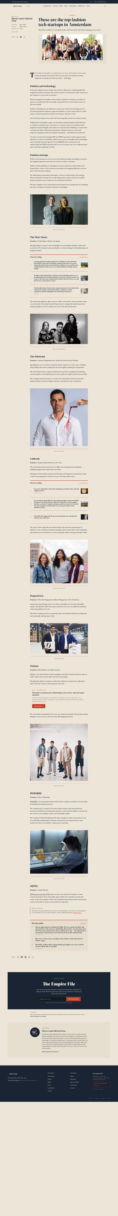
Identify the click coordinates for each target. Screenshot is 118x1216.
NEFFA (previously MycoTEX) (40, 894)
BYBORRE (33, 802)
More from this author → (50, 1051)
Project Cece (47, 604)
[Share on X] (17, 37)
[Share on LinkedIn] (21, 37)
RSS (102, 1089)
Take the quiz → (38, 706)
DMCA (108, 1098)
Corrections (73, 1085)
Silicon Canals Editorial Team (21, 19)
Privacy (90, 1098)
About (88, 6)
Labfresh (42, 476)
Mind (60, 6)
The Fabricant (34, 365)
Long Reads (72, 6)
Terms (96, 1098)
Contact (72, 1088)
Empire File (81, 6)
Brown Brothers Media (14, 1080)
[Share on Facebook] (25, 957)
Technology (47, 6)
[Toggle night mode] (91, 2)
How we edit (14, 31)
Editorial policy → (77, 912)
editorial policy (46, 1048)
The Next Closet (35, 245)
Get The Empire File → (100, 1084)
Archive (50, 1091)
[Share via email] (29, 957)
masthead (44, 1016)
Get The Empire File (100, 1)
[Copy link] (24, 37)
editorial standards (34, 1016)
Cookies (102, 1098)
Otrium (32, 674)
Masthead (73, 1079)
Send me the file (73, 999)
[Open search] (105, 6)
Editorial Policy (74, 1082)
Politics (55, 6)
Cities (66, 6)
